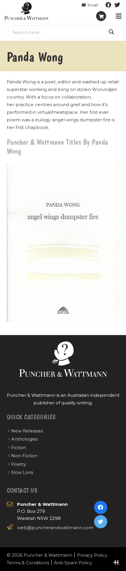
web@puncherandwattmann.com (55, 527)
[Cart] (101, 16)
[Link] (26, 11)
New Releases (27, 431)
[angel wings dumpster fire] (63, 242)
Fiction (18, 447)
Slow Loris (22, 472)
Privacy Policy (92, 555)
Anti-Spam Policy (73, 562)
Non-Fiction (24, 455)
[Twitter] (117, 5)
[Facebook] (108, 5)
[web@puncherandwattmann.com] (90, 5)
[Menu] (118, 16)
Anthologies (24, 439)
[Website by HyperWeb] (116, 562)
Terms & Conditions (28, 562)
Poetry (18, 464)
